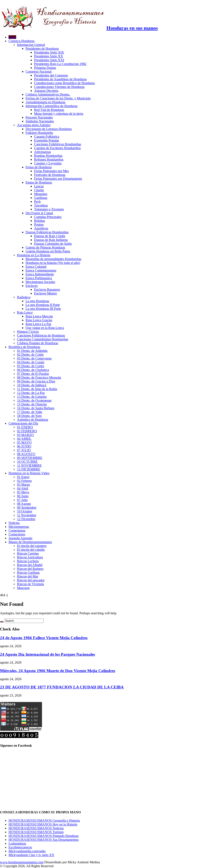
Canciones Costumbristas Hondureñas (42, 339)
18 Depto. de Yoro (29, 416)
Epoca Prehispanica (39, 278)
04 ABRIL (24, 438)
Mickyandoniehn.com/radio (27, 851)
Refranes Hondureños (48, 159)
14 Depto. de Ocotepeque (34, 400)
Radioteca (23, 297)
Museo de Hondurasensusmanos (30, 542)
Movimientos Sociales (40, 282)
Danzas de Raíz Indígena (51, 240)
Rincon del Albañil (29, 565)
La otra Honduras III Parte (43, 308)
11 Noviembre (26, 515)
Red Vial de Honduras (49, 110)
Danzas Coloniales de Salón (53, 243)
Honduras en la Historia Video (29, 473)
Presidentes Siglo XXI (49, 60)
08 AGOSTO (26, 454)
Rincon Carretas (28, 553)
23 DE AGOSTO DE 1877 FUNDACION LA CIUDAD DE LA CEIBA (62, 687)
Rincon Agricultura (30, 557)
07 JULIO (24, 450)
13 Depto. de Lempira (32, 396)
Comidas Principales (48, 217)
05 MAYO (24, 442)
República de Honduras (24, 347)
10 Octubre (24, 511)
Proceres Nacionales (39, 117)
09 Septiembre (26, 507)
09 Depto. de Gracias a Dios (36, 381)
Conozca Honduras (21, 41)
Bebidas (39, 220)
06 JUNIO (24, 446)
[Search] (1, 621)
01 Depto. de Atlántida (32, 351)
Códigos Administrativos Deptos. (48, 94)
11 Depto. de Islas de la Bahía (37, 389)
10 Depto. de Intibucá (31, 385)
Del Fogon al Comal (39, 213)
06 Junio (23, 496)
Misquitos (40, 194)
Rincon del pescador (30, 580)
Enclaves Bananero (47, 289)
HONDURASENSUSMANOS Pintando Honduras (44, 836)
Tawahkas (41, 205)
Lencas (39, 186)
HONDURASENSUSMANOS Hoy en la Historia (43, 824)
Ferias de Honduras (39, 167)
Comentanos (17, 530)
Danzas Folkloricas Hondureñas (47, 232)
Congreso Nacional (39, 71)
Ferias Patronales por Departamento (58, 178)
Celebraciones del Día (23, 423)
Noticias (14, 523)
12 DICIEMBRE (28, 469)
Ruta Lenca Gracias (39, 320)
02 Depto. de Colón (30, 354)
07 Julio (22, 500)
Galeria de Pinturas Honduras (45, 247)
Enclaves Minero (45, 293)
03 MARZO (25, 435)
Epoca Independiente (40, 274)
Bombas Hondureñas (48, 155)
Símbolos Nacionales (40, 121)
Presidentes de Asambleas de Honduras (60, 79)
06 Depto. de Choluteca (33, 370)
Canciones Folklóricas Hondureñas (57, 144)
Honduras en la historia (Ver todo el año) (53, 263)
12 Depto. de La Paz (31, 393)
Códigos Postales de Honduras (37, 343)
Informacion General (31, 45)
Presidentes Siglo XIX (49, 52)
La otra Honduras (37, 301)
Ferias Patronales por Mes (51, 171)
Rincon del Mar (27, 576)
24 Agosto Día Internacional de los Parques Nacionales (47, 654)
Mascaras (23, 588)
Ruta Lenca (25, 312)
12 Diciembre (26, 519)
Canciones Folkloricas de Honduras (41, 335)
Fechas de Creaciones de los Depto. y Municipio (58, 98)
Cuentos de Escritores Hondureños (57, 148)
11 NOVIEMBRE (29, 465)
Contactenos (17, 534)
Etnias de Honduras (39, 182)
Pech (37, 201)
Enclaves (32, 285)
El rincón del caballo (31, 549)
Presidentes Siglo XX (48, 56)
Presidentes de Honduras (42, 48)
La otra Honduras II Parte (43, 305)
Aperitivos (41, 228)
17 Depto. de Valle (29, 412)
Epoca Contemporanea (41, 270)
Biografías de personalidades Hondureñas (53, 259)
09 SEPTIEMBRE (29, 458)
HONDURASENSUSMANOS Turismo (36, 832)
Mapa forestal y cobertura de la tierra (58, 113)
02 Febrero (24, 481)
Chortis (39, 190)
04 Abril (22, 488)
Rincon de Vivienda (30, 584)
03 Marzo (23, 484)
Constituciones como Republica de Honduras (64, 83)
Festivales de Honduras (49, 175)
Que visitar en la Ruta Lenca (45, 328)
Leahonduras (17, 843)
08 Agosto (24, 504)
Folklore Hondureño (39, 133)
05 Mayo (23, 492)
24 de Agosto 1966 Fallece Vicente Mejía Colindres (43, 638)
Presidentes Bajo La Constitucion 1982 (60, 64)
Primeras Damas (45, 67)
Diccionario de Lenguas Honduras (49, 129)
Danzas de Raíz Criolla (49, 236)
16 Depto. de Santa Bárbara (35, 408)
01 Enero (23, 477)
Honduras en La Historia (33, 255)
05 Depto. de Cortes (30, 366)
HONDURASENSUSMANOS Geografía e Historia (44, 820)
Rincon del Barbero (30, 569)
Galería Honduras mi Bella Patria (48, 251)
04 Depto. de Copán (30, 362)
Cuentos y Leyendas (48, 163)
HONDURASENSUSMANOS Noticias (36, 828)
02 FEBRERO (27, 431)
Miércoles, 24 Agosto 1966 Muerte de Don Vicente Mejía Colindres (57, 670)
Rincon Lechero (28, 561)
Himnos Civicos (28, 331)
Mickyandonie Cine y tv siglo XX (31, 855)
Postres (39, 224)
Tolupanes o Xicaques (49, 209)
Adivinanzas (42, 152)
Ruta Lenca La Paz (38, 324)
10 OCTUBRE (27, 461)
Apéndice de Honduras (32, 419)
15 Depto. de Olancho (32, 404)
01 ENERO (25, 427)
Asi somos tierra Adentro (33, 125)
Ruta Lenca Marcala (39, 316)
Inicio (12, 37)
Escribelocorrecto (20, 847)
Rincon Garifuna (28, 572)
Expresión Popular (46, 140)
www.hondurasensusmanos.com (21, 862)
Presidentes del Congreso (51, 75)
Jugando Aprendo (20, 538)
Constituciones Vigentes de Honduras (59, 87)
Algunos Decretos (46, 90)
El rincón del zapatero (31, 546)
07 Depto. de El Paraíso (33, 373)
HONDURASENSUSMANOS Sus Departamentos (44, 839)
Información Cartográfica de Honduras (51, 106)
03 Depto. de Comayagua (34, 358)
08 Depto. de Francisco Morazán (39, 377)
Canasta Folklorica (46, 136)
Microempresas (19, 526)
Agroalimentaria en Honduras (45, 102)
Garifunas (40, 198)
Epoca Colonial (36, 266)
